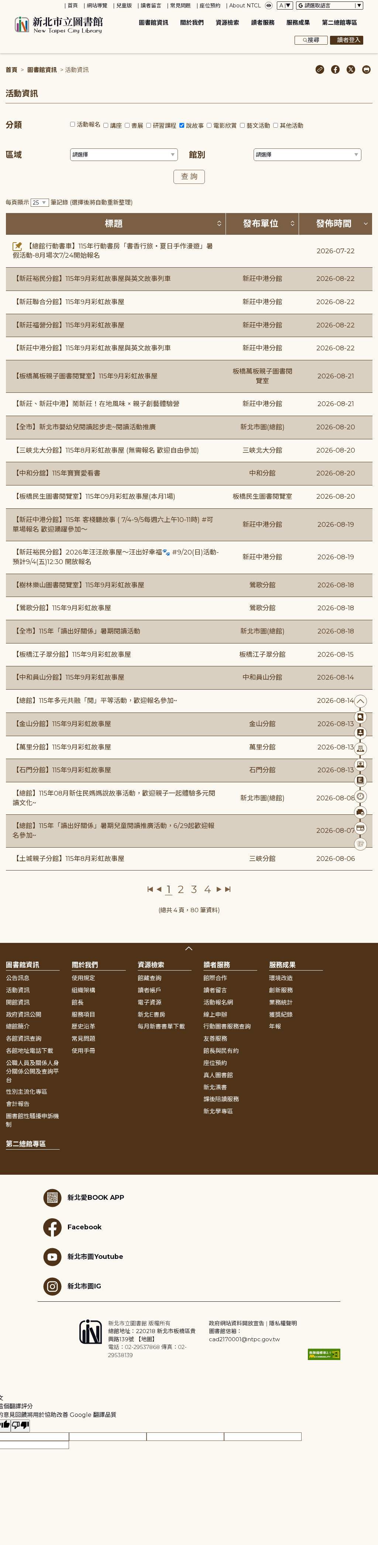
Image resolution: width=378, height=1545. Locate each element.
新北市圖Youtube (95, 1256)
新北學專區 (218, 1111)
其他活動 (291, 125)
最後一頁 (227, 889)
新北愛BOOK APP (96, 1197)
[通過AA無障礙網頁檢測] (324, 1354)
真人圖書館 (218, 1075)
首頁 (73, 5)
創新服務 (281, 990)
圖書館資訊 (153, 22)
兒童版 (124, 5)
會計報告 (18, 1104)
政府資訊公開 (23, 1014)
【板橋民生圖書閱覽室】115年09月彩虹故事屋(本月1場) (94, 496)
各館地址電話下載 (29, 1050)
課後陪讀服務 (221, 1099)
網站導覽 (97, 5)
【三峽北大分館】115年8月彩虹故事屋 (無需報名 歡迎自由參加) (106, 450)
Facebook (85, 1227)
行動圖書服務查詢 (227, 1026)
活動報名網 (218, 1002)
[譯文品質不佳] (20, 1425)
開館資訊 (18, 1002)
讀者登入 (349, 40)
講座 (116, 125)
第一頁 (150, 889)
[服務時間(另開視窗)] (360, 796)
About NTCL (245, 5)
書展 (137, 125)
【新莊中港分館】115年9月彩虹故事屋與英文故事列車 (92, 348)
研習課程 (164, 125)
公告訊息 (18, 978)
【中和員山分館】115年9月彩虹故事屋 (68, 677)
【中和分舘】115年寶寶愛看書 (56, 473)
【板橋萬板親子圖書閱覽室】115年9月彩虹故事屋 (85, 376)
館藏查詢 (149, 978)
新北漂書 (215, 1087)
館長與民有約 (221, 1050)
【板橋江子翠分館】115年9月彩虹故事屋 (72, 654)
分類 (14, 125)
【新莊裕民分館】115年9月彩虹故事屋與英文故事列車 (92, 279)
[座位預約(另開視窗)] (360, 812)
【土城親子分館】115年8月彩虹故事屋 (68, 859)
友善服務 (215, 1038)
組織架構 (83, 990)
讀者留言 (151, 5)
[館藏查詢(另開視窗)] (360, 717)
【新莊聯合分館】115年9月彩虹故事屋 (68, 302)
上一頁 (159, 889)
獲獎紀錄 (281, 1014)
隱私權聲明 (283, 1323)
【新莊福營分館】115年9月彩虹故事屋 (68, 325)
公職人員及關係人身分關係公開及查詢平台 (32, 1072)
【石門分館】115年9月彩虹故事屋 (62, 770)
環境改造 (281, 978)
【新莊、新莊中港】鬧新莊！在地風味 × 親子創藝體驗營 (96, 404)
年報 (275, 1026)
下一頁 (219, 889)
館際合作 (215, 978)
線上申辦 (215, 1014)
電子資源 (149, 1002)
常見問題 (180, 5)
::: (3, 5)
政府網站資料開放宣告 (236, 1323)
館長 (77, 1002)
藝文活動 (258, 125)
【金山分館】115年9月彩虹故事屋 (62, 724)
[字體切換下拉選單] (285, 5)
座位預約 (210, 5)
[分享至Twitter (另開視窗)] (351, 70)
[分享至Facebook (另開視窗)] (335, 70)
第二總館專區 (339, 22)
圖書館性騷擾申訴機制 (32, 1120)
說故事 (195, 125)
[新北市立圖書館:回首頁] (59, 25)
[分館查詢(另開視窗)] (360, 748)
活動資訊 (18, 990)
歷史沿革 (83, 1026)
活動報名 (88, 124)
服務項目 (83, 1014)
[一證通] (360, 828)
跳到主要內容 (18, 5)
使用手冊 (83, 1050)
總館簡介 (18, 1026)
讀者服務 (263, 22)
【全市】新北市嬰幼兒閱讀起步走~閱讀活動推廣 (84, 427)
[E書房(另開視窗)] (360, 780)
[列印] (366, 70)
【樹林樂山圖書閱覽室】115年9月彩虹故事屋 (78, 585)
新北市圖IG (84, 1286)
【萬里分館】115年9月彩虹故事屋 (62, 747)
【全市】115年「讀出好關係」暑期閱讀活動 (76, 631)
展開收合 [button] (189, 948)
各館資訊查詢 (23, 1038)
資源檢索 (227, 22)
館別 (197, 155)
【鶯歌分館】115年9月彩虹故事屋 (62, 608)
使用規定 (83, 978)
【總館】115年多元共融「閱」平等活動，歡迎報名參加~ (95, 701)
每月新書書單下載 (161, 1026)
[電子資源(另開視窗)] (360, 764)
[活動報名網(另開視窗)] (360, 844)
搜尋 (313, 40)
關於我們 (192, 22)
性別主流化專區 (26, 1091)
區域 (14, 155)
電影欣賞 (225, 125)
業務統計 (281, 1002)
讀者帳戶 (149, 990)
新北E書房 (151, 1014)
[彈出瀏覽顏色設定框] (269, 5)
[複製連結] (320, 70)
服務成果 (298, 22)
